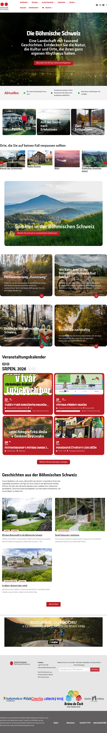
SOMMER (7, 530)
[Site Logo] (4, 6)
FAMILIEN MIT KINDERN (63, 530)
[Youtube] (103, 5)
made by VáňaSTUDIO (99, 723)
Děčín (29, 169)
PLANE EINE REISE (48, 2)
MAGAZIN (23, 8)
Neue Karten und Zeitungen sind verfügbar (90, 93)
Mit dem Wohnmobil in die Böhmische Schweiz (22, 535)
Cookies (56, 723)
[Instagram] (100, 5)
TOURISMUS (22, 581)
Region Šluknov (6, 167)
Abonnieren (94, 669)
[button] (1, 162)
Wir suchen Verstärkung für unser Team (36, 93)
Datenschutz (71, 723)
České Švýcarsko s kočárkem (67, 535)
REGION (71, 2)
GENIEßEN (61, 2)
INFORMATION (33, 8)
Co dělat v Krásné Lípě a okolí (14, 586)
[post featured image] (12, 157)
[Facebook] (97, 5)
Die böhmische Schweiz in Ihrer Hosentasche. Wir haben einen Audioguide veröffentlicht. (63, 93)
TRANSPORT (15, 530)
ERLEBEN (35, 2)
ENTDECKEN (23, 2)
